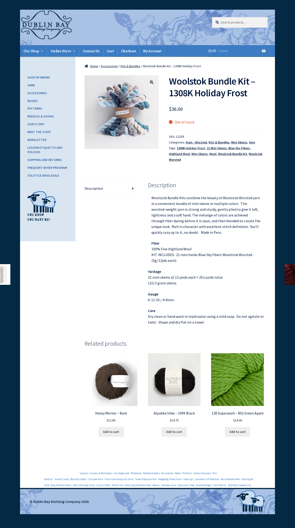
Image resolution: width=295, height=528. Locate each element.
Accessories (109, 66)
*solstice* (48, 479)
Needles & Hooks (40, 116)
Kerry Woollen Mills (230, 479)
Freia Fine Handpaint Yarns (119, 479)
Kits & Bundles (130, 66)
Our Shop (31, 51)
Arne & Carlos (62, 479)
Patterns (34, 108)
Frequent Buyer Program (47, 168)
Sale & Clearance (202, 473)
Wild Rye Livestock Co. (239, 485)
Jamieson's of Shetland (207, 479)
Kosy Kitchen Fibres (61, 485)
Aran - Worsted (196, 142)
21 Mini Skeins (217, 148)
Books (32, 101)
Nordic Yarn (118, 485)
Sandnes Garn (168, 485)
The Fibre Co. (220, 485)
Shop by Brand (38, 77)
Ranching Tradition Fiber (138, 485)
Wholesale (136, 473)
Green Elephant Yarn (146, 479)
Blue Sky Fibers (239, 148)
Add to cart (111, 432)
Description (94, 188)
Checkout (128, 51)
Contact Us (91, 51)
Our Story (35, 124)
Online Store (61, 51)
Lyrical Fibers (103, 485)
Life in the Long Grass (84, 485)
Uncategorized (121, 473)
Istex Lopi (188, 479)
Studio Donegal (204, 485)
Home (94, 66)
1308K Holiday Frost (191, 148)
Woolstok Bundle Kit (232, 154)
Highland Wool (179, 154)
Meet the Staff (39, 132)
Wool (212, 154)
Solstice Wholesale (43, 175)
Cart (110, 51)
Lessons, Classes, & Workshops (96, 473)
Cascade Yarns (95, 479)
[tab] (111, 188)
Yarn (252, 142)
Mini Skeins (239, 142)
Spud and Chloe (186, 485)
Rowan (156, 485)
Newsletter (36, 140)
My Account (152, 51)
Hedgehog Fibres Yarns (170, 479)
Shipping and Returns (44, 160)
